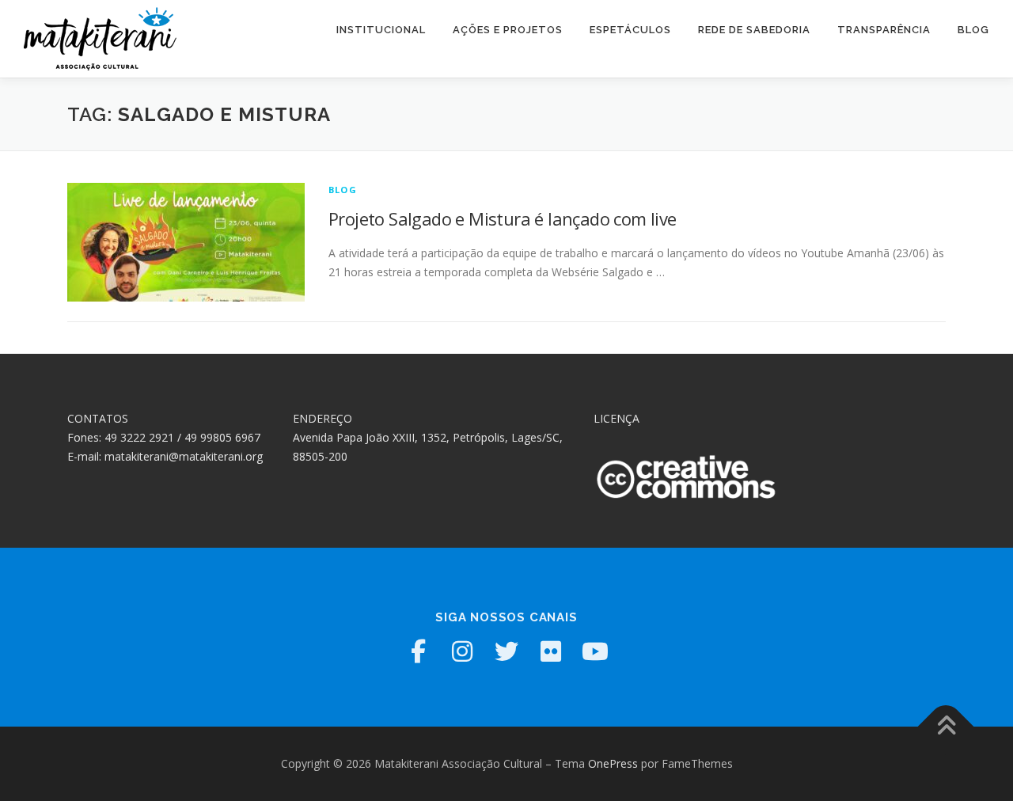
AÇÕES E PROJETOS (508, 30)
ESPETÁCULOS (630, 30)
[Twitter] (506, 651)
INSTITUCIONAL (381, 30)
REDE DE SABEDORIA (754, 30)
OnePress (613, 763)
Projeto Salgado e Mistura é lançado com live (502, 218)
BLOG (973, 30)
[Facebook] (418, 651)
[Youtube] (595, 651)
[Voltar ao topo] (946, 727)
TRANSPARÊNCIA (884, 30)
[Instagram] (462, 651)
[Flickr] (551, 651)
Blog (342, 190)
